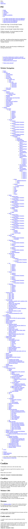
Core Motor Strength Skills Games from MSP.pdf (13, 19)
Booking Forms (12, 94)
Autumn (13, 254)
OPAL (7, 314)
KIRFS (13, 372)
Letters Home (9, 99)
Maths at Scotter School (16, 386)
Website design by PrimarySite (9, 457)
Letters (12, 118)
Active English (17, 232)
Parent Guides (12, 338)
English (15, 136)
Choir (10, 80)
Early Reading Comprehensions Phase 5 (23, 169)
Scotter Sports (9, 312)
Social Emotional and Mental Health (16, 361)
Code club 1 (14, 84)
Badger (10, 235)
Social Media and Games (14, 340)
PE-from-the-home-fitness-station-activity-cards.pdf (14, 58)
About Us (5, 72)
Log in (2, 2)
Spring (12, 256)
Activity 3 (24, 161)
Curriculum (5, 366)
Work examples (14, 402)
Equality (8, 319)
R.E (15, 187)
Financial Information (10, 320)
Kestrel (10, 271)
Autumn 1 (13, 111)
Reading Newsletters (13, 436)
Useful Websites (14, 391)
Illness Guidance (9, 321)
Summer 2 (13, 117)
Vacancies (8, 75)
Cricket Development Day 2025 (15, 313)
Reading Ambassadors (13, 437)
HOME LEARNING (8, 15)
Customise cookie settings (16, 475)
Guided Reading (20, 140)
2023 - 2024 (11, 296)
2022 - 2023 (11, 295)
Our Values (8, 77)
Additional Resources (21, 180)
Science (15, 190)
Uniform (8, 106)
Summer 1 (13, 116)
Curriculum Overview (10, 368)
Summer (13, 257)
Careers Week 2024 (13, 307)
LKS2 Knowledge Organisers (17, 424)
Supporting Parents (13, 324)
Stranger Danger (12, 332)
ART (15, 189)
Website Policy (6, 454)
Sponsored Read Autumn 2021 (18, 438)
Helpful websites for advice (14, 347)
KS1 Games (14, 415)
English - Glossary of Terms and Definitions (15, 431)
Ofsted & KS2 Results (11, 336)
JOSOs (12, 400)
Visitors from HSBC (18, 388)
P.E (4, 16)
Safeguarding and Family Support (13, 357)
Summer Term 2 (14, 207)
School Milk (8, 105)
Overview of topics (15, 377)
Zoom (12, 344)
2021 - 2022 (11, 293)
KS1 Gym (13, 414)
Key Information (6, 315)
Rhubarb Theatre (12, 447)
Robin (10, 213)
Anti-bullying (11, 327)
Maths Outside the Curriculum (17, 387)
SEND (7, 358)
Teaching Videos (15, 382)
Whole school (17, 381)
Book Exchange (14, 442)
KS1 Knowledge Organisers (17, 422)
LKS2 (12, 396)
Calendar (8, 96)
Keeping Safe (9, 323)
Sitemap (5, 451)
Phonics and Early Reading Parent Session (18, 433)
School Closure (9, 102)
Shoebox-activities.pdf (8, 59)
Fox (9, 263)
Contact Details (9, 74)
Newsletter (16, 239)
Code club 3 (14, 86)
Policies (7, 353)
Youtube (13, 342)
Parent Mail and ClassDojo (12, 101)
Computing (11, 398)
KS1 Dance (13, 413)
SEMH (7, 364)
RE (9, 420)
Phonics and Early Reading (12, 432)
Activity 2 (24, 159)
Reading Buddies (15, 441)
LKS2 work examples (16, 427)
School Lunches (9, 103)
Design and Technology (14, 403)
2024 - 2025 (11, 297)
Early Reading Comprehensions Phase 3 (23, 156)
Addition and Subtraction (19, 383)
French (10, 404)
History (15, 194)
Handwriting (19, 139)
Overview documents (18, 375)
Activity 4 (24, 162)
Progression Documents (16, 376)
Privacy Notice (9, 354)
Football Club (12, 79)
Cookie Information (7, 453)
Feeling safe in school (13, 329)
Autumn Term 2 (14, 198)
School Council (9, 292)
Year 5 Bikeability (15, 417)
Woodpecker (11, 253)
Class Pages (5, 12)
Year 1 (18, 181)
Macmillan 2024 (12, 305)
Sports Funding (9, 365)
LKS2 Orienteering (15, 416)
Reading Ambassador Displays (18, 439)
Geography (16, 186)
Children (5, 11)
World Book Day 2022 (14, 443)
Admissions (8, 316)
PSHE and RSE (12, 421)
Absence (8, 91)
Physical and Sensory (13, 363)
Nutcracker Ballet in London (15, 310)
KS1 (12, 394)
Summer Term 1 (14, 204)
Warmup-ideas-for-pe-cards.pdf (10, 60)
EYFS (18, 183)
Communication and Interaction (15, 360)
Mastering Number (15, 374)
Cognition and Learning (14, 359)
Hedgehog (11, 240)
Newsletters (8, 100)
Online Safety (9, 337)
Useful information (15, 252)
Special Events (9, 299)
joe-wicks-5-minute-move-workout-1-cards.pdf (13, 57)
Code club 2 (14, 85)
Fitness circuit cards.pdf (8, 63)
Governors (8, 89)
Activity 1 (24, 158)
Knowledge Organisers (19, 122)
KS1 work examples (15, 426)
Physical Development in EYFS (18, 411)
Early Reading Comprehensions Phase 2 (23, 152)
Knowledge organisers (19, 250)
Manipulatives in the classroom (18, 371)
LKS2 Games (14, 419)
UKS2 (12, 397)
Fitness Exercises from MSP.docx (10, 21)
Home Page (3, 3)
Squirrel (5, 13)
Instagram (13, 346)
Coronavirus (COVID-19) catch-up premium (15, 318)
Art (9, 393)
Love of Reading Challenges (15, 445)
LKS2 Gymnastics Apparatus (17, 410)
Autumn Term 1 (14, 196)
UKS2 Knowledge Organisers (17, 425)
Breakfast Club (9, 95)
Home (4, 10)
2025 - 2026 (11, 298)
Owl (10, 110)
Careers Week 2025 (13, 304)
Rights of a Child (9, 430)
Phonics (16, 184)
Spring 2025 (14, 83)
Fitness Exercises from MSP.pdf (10, 22)
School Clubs (9, 78)
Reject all (3, 475)
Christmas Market (18, 389)
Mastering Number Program (20, 379)
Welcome (8, 73)
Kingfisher (11, 284)
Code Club (11, 82)
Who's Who (8, 88)
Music (10, 408)
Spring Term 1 (14, 201)
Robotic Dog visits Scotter (14, 303)
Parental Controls (12, 349)
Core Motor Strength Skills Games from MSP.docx (14, 18)
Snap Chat (13, 343)
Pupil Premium (9, 355)
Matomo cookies (7, 504)
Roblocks (13, 341)
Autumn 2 (13, 112)
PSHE (15, 191)
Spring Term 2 (14, 202)
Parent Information (13, 348)
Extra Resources (20, 185)
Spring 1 (13, 113)
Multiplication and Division (20, 385)
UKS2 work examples (16, 428)
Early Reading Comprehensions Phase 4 (23, 166)
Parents (4, 90)
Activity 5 (24, 163)
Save (12, 527)
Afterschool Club (9, 92)
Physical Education (13, 409)
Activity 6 (24, 178)
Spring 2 (13, 114)
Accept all (8, 475)
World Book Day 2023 (14, 444)
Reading (16, 211)
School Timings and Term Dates (13, 97)
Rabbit (10, 195)
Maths (15, 179)
